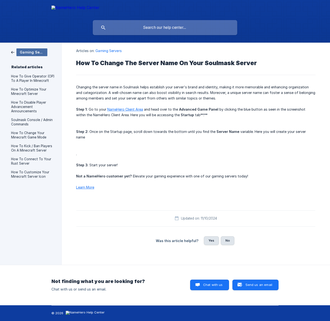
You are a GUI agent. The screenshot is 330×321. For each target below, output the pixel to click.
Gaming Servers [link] (108, 51)
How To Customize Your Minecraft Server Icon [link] (30, 174)
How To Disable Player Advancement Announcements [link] (28, 106)
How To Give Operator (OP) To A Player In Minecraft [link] (32, 78)
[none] (75, 8)
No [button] (227, 240)
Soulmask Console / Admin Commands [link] (32, 122)
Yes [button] (211, 240)
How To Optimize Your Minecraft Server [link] (28, 91)
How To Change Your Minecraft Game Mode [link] (28, 135)
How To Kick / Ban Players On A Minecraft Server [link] (31, 148)
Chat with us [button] (213, 285)
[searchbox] (165, 27)
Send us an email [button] (258, 285)
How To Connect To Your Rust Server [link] (31, 161)
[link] (29, 52)
